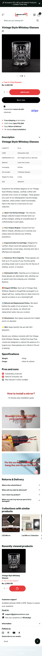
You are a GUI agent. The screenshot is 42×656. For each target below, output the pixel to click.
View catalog (3, 15)
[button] (7, 90)
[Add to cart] (17, 588)
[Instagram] (3, 633)
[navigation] (24, 76)
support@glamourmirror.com (17, 614)
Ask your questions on (18, 618)
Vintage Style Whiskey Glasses (11, 577)
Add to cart (24, 92)
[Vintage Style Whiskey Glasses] (14, 561)
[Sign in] (34, 15)
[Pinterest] (8, 633)
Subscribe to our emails (11, 636)
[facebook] (19, 633)
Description (8, 137)
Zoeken (37, 20)
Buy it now (21, 100)
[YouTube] (14, 633)
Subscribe (37, 641)
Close (39, 3)
